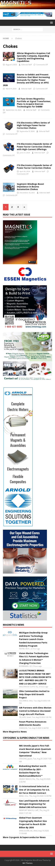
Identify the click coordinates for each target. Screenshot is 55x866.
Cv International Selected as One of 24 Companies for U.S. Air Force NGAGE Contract (34, 789)
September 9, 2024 (27, 131)
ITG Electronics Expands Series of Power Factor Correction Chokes (34, 166)
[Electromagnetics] (9, 77)
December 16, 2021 (27, 192)
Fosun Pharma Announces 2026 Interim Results (32, 723)
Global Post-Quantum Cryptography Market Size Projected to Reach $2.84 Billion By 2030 (33, 822)
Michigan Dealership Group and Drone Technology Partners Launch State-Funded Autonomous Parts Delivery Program (33, 639)
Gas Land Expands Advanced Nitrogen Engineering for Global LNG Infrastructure (34, 804)
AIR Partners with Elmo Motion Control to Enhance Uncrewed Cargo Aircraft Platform (35, 711)
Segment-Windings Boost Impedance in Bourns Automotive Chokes (30, 187)
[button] (51, 22)
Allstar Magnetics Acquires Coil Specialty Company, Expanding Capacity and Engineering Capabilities (33, 57)
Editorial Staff (26, 64)
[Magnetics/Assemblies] (9, 56)
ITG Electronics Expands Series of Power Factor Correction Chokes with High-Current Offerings (34, 146)
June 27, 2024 (25, 153)
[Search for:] (27, 29)
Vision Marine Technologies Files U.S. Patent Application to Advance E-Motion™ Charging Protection (34, 658)
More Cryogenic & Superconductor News (24, 837)
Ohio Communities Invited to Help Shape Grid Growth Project (34, 694)
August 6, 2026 (11, 64)
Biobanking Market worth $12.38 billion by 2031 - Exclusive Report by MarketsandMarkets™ (32, 771)
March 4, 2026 (11, 88)
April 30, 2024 (25, 171)
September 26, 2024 (13, 110)
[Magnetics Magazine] (27, 7)
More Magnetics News (15, 731)
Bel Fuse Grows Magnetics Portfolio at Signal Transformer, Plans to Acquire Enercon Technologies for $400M (34, 102)
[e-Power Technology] (9, 187)
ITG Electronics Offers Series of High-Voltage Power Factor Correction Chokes (33, 125)
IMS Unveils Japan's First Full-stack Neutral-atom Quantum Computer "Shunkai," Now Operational (35, 750)
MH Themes (27, 863)
